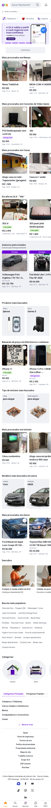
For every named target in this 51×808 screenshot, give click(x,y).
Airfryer (5, 628)
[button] (25, 5)
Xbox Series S (7, 637)
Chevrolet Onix (7, 608)
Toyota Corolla (23, 618)
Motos (5, 710)
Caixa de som (27, 628)
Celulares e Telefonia (12, 701)
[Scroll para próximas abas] (47, 694)
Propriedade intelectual (25, 748)
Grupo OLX (25, 760)
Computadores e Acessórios (15, 715)
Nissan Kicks (35, 618)
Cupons (44, 18)
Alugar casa (37, 642)
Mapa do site (25, 752)
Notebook (38, 628)
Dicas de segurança (25, 737)
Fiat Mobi (5, 623)
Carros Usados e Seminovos (15, 706)
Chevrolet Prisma (8, 618)
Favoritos (30, 18)
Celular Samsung (39, 623)
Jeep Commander (9, 613)
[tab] (13, 694)
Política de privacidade (25, 744)
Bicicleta (18, 637)
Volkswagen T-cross (35, 608)
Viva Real (25, 767)
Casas (5, 719)
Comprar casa (25, 642)
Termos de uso (25, 740)
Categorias (11, 18)
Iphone (28, 623)
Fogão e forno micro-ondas (12, 633)
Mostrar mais (27, 725)
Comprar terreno (8, 647)
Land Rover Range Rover (27, 613)
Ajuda (25, 733)
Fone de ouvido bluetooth (35, 633)
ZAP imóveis (25, 764)
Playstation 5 (15, 628)
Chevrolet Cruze (17, 623)
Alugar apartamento (10, 642)
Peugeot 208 (20, 608)
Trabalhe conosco (25, 756)
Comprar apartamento (32, 637)
